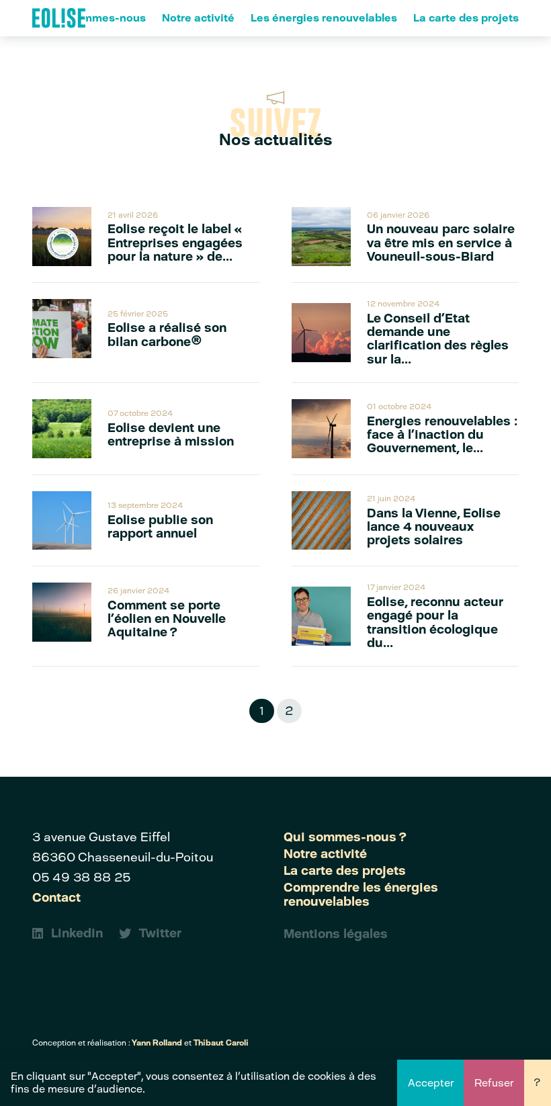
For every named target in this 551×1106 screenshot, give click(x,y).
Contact (56, 898)
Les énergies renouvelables (324, 17)
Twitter (160, 933)
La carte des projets (466, 17)
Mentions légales (336, 934)
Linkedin (77, 933)
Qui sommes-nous (97, 17)
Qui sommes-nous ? (345, 837)
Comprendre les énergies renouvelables (361, 894)
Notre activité (198, 17)
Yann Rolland (157, 1043)
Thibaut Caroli (221, 1043)
